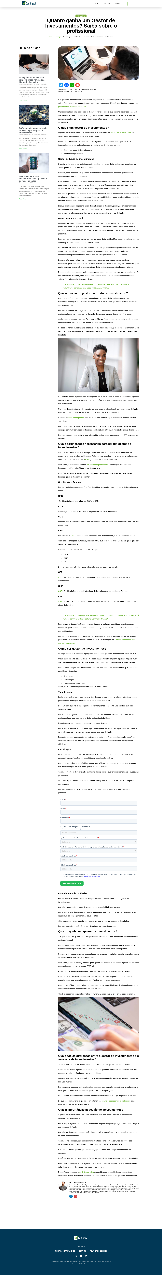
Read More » (23, 100)
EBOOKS (107, 3)
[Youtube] (81, 1256)
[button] (81, 16)
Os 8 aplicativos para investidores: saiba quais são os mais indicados (33, 178)
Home (51, 37)
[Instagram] (75, 1196)
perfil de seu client (86, 1172)
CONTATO (118, 3)
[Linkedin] (71, 1196)
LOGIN (133, 4)
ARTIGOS (94, 3)
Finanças (58, 37)
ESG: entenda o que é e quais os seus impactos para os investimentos (33, 130)
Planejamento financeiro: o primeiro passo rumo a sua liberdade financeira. (31, 80)
